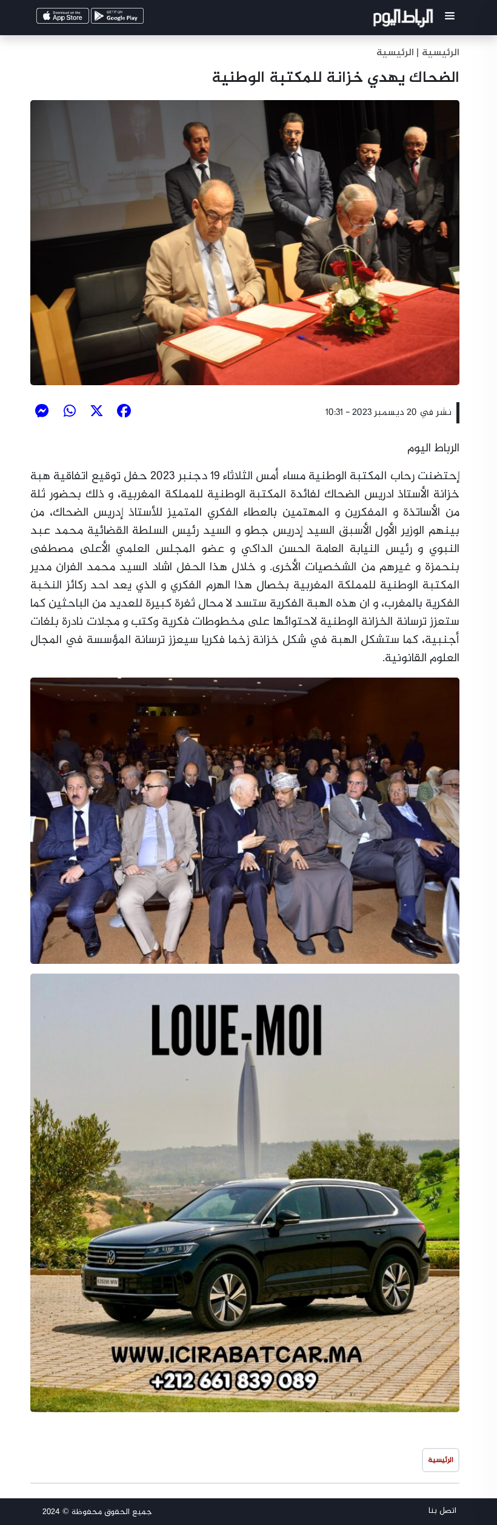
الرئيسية (395, 53)
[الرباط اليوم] (404, 20)
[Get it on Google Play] (136, 19)
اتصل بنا (442, 1511)
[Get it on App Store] (81, 19)
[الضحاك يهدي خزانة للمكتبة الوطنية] (244, 242)
